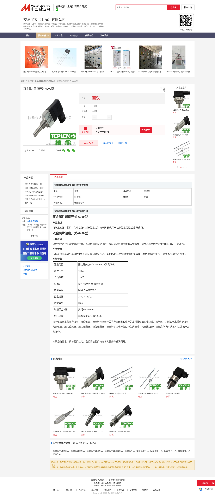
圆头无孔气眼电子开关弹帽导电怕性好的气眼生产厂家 (44, 71)
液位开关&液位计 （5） (34, 184)
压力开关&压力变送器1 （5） (36, 192)
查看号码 (145, 130)
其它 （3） (29, 203)
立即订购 (122, 142)
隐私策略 (107, 490)
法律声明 (133, 490)
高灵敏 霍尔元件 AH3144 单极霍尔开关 (67, 71)
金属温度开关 (142, 450)
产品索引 (26, 266)
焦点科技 (111, 493)
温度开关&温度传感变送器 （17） (38, 195)
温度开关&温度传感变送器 (45, 81)
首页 (22, 81)
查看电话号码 (32, 221)
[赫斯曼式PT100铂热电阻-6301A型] (181, 124)
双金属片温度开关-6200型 (111, 483)
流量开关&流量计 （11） (35, 188)
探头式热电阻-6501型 (181, 159)
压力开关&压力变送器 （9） (36, 199)
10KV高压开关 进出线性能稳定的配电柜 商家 (154, 71)
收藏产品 (30, 150)
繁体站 (145, 490)
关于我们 (56, 490)
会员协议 (120, 490)
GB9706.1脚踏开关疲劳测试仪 (178, 71)
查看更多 (34, 236)
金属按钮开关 (184, 450)
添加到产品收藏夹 (30, 270)
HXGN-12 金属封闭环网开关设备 (122, 71)
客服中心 (82, 490)
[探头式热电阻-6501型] (181, 149)
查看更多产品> (186, 358)
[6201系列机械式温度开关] (181, 99)
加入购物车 (108, 142)
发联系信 (88, 142)
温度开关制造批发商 (117, 480)
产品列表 (29, 81)
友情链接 (156, 490)
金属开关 (57, 453)
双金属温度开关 (78, 450)
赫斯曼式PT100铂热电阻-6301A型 (186, 134)
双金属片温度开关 (61, 450)
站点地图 (94, 490)
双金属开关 (130, 450)
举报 (43, 150)
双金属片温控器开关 (114, 450)
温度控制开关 (156, 450)
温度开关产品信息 (98, 480)
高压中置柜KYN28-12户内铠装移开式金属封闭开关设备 (102, 71)
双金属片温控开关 (95, 450)
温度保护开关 (170, 450)
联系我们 (69, 490)
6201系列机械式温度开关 (183, 110)
